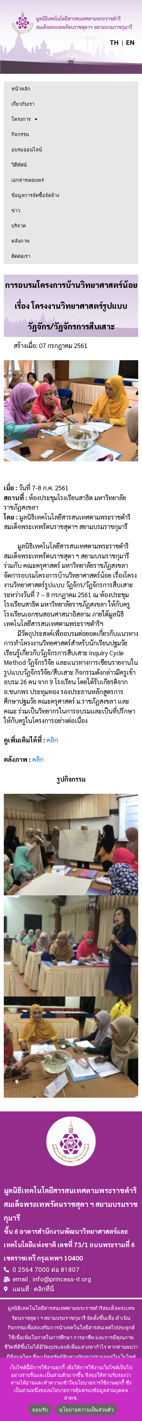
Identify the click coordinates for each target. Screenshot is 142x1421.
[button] (71, 61)
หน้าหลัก (20, 89)
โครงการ (21, 119)
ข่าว (15, 210)
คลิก (52, 740)
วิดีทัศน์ (19, 165)
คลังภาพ (20, 241)
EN (130, 42)
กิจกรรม (20, 134)
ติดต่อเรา (20, 256)
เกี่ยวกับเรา (22, 104)
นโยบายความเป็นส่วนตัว (86, 1410)
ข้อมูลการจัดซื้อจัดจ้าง (35, 195)
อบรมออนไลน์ (26, 150)
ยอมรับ (40, 1410)
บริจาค (18, 226)
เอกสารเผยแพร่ (27, 180)
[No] (132, 1389)
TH (114, 42)
